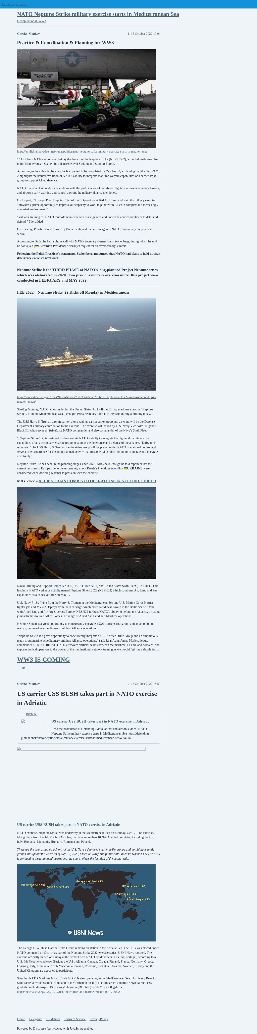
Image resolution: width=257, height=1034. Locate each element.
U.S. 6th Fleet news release (34, 961)
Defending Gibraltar (15, 4)
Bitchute (31, 714)
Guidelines (53, 1019)
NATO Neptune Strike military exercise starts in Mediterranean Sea (98, 14)
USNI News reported (131, 952)
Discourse (39, 1028)
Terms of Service (75, 1019)
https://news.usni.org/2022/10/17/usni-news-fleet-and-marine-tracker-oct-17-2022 (68, 991)
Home (21, 1019)
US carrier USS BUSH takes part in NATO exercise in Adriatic (100, 721)
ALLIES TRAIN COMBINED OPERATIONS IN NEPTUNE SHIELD (97, 481)
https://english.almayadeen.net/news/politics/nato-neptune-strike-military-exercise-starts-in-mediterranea (82, 151)
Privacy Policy (99, 1019)
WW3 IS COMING (43, 659)
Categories (35, 1019)
